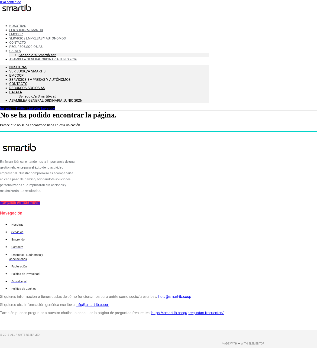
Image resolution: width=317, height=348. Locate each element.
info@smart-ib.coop (92, 304)
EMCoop (16, 75)
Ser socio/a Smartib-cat (37, 96)
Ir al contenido (10, 2)
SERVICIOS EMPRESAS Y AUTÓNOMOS (40, 80)
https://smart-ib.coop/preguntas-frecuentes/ (187, 313)
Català (15, 92)
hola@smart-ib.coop (174, 296)
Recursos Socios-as (25, 47)
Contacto (18, 84)
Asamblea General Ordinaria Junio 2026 (43, 59)
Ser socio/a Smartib (27, 71)
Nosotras (18, 67)
